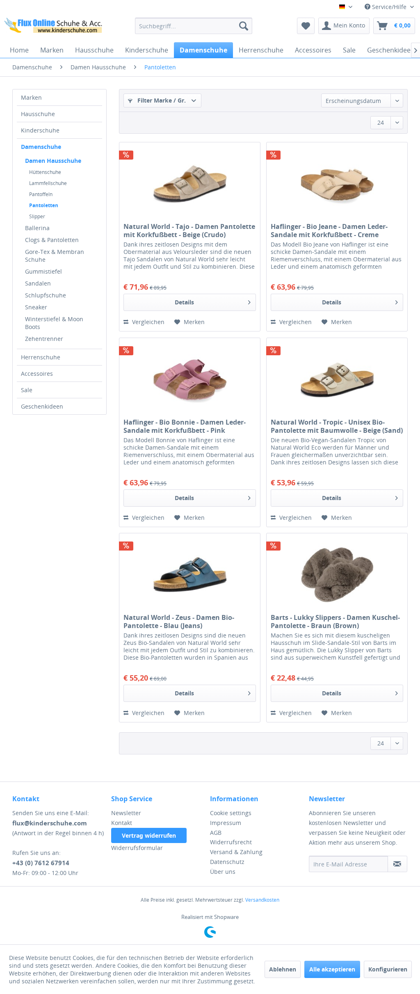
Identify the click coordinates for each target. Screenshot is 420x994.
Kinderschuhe (40, 130)
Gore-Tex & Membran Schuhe (54, 255)
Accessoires (37, 373)
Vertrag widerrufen (149, 835)
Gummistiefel (43, 271)
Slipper (37, 216)
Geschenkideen (42, 406)
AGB (215, 832)
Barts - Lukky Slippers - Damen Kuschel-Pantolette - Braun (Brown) (335, 621)
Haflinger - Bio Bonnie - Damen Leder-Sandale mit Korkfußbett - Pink (184, 426)
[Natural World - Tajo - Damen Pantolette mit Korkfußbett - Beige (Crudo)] (189, 183)
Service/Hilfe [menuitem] (389, 7)
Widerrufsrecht (231, 842)
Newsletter (126, 813)
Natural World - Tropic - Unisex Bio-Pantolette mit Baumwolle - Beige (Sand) (337, 426)
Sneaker (36, 307)
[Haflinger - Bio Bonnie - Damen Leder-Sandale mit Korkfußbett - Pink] (189, 379)
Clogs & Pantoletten (52, 240)
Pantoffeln (40, 194)
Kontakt (121, 823)
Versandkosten (262, 899)
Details (184, 302)
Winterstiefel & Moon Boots (54, 323)
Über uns (222, 871)
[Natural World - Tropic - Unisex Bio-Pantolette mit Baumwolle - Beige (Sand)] (337, 379)
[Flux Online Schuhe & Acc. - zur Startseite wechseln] (54, 28)
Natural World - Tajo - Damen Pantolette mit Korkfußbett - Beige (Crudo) (189, 230)
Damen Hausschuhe (53, 161)
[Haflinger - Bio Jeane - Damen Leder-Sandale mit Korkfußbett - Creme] (337, 183)
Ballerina (37, 228)
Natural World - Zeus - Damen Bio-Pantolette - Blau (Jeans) (178, 621)
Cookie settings (230, 813)
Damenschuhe (41, 147)
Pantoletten (43, 205)
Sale (26, 390)
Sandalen (38, 283)
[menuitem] (194, 26)
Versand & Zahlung (236, 852)
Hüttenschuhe (45, 172)
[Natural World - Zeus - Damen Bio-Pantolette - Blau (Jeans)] (189, 574)
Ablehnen (282, 969)
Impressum (225, 823)
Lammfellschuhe (48, 183)
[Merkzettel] (306, 26)
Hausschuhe (38, 114)
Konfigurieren (387, 969)
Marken (31, 97)
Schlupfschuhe (45, 295)
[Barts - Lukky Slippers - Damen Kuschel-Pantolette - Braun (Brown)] (337, 574)
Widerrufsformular (137, 848)
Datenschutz (227, 862)
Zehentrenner (44, 339)
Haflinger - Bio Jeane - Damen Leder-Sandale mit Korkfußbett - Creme (329, 230)
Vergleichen (147, 322)
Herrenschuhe (40, 357)
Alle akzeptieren (332, 969)
